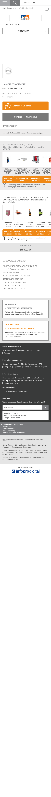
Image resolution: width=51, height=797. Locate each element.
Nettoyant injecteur (12, 279)
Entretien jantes (10, 273)
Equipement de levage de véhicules (19, 266)
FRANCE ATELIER (29, 3)
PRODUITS (23, 31)
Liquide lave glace (11, 285)
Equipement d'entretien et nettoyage (16, 93)
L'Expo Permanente (9, 391)
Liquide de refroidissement (15, 282)
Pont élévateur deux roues (15, 269)
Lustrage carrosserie (13, 289)
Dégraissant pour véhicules (16, 276)
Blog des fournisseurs (29, 364)
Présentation (10, 125)
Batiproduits (23, 391)
